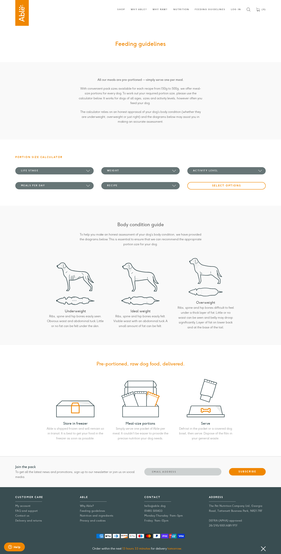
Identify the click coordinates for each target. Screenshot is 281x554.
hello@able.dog (155, 506)
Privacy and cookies (93, 520)
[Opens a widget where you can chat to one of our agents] (14, 547)
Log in (236, 9)
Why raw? (160, 9)
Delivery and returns (28, 520)
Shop (121, 9)
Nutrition (181, 9)
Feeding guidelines (92, 511)
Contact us (22, 515)
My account (22, 506)
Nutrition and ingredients (96, 515)
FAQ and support (26, 511)
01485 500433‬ (153, 511)
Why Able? (87, 506)
